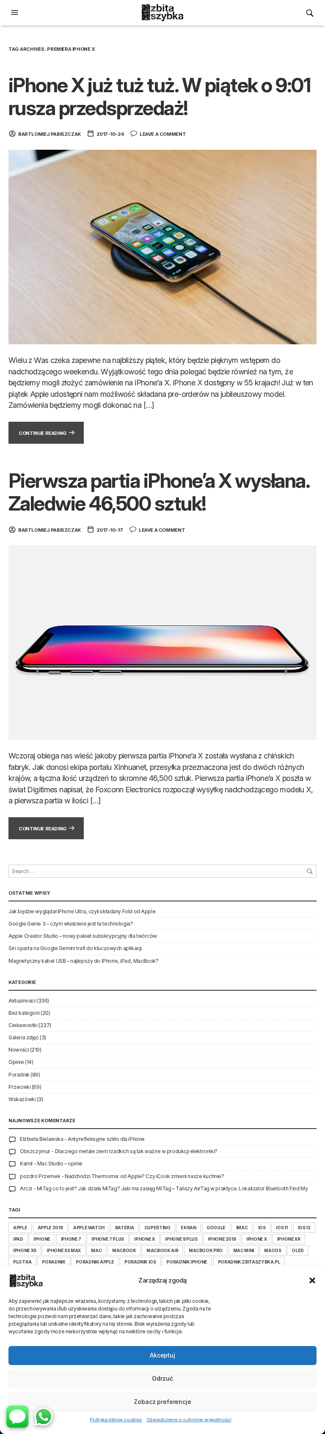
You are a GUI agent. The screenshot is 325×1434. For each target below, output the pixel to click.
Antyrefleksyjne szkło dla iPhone (106, 1139)
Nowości (18, 1050)
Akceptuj (162, 1355)
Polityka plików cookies (116, 1420)
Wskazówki (22, 1099)
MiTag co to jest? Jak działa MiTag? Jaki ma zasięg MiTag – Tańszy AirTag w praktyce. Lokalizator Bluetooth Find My (172, 1188)
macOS (272, 1250)
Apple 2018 (50, 1227)
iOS (262, 1227)
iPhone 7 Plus (107, 1239)
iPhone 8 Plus (181, 1239)
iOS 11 (281, 1227)
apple (20, 1227)
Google (216, 1227)
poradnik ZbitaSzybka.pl (249, 1261)
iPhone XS (24, 1250)
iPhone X (256, 1239)
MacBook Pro (206, 1250)
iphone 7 (71, 1239)
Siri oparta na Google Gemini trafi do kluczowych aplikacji (75, 948)
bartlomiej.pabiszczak (49, 134)
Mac (96, 1250)
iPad (18, 1239)
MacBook (124, 1250)
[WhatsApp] (44, 1417)
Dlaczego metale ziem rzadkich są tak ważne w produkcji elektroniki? (136, 1151)
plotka (22, 1261)
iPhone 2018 (222, 1239)
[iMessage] (17, 1417)
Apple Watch (89, 1227)
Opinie (16, 1062)
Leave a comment (163, 134)
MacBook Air (162, 1250)
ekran (188, 1227)
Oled (298, 1250)
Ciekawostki (22, 1025)
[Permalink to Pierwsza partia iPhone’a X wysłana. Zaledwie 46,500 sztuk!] (162, 641)
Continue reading (42, 433)
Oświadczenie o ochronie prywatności (188, 1420)
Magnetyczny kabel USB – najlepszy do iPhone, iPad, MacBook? (83, 961)
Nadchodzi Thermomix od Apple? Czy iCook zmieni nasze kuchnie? (144, 1176)
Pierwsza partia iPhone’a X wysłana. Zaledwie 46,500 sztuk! (158, 492)
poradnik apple (95, 1261)
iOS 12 (304, 1227)
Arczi (26, 1188)
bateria (124, 1227)
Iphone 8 (144, 1239)
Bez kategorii (24, 1013)
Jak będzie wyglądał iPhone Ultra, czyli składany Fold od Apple (81, 911)
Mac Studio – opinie (60, 1163)
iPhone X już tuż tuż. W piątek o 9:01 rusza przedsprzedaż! (159, 96)
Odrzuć (162, 1378)
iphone (41, 1239)
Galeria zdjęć (23, 1037)
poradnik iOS (140, 1261)
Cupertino (157, 1227)
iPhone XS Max (63, 1250)
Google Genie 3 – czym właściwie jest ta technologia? (70, 923)
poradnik (53, 1261)
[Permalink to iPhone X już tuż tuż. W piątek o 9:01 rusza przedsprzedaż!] (162, 246)
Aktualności (21, 1000)
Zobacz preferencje (162, 1401)
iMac (242, 1227)
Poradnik (19, 1074)
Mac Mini (243, 1250)
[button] (312, 1280)
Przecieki (19, 1087)
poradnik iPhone (186, 1261)
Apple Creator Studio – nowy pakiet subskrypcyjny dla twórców (82, 936)
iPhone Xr (288, 1239)
